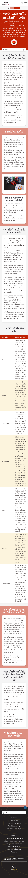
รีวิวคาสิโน (14, 818)
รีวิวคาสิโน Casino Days (14, 829)
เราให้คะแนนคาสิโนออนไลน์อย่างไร (14, 838)
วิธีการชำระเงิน (14, 820)
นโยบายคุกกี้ (14, 852)
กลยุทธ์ (11, 8)
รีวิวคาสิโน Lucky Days (14, 826)
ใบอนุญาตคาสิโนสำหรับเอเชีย (14, 844)
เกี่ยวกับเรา (14, 835)
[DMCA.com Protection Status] (21, 859)
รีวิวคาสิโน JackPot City (14, 823)
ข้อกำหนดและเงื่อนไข (14, 846)
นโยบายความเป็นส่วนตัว (14, 849)
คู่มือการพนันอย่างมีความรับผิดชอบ (14, 841)
